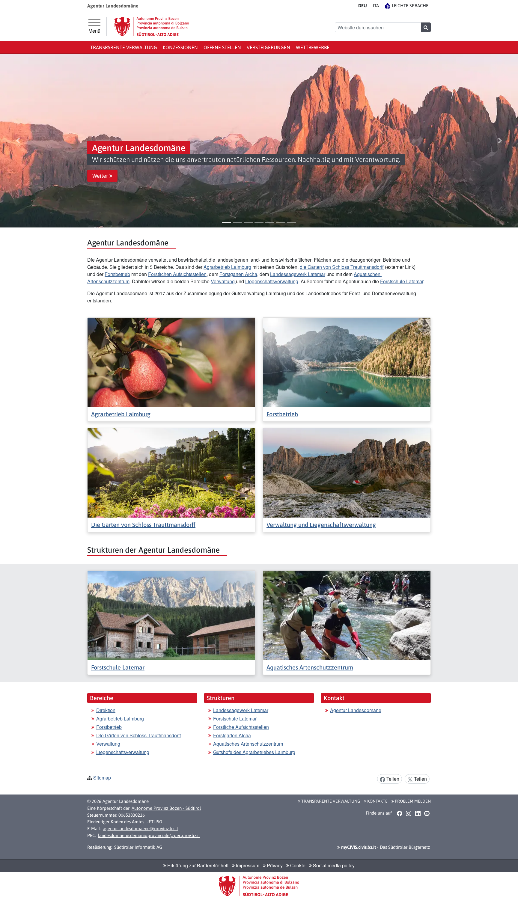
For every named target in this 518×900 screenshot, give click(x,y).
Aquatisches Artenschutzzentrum (309, 667)
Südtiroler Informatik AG (138, 847)
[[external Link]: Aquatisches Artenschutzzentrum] (346, 614)
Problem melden (412, 801)
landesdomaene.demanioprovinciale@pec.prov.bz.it (149, 835)
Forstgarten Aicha (238, 274)
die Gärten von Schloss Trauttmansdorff (342, 266)
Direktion (105, 710)
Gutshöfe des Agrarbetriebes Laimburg (254, 752)
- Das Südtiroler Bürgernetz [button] (385, 847)
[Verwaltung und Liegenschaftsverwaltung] (346, 472)
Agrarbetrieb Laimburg (227, 266)
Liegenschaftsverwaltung (271, 281)
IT (376, 5)
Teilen (392, 778)
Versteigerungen (268, 47)
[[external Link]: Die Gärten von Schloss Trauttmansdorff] (171, 472)
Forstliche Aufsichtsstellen (241, 726)
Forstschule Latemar (401, 281)
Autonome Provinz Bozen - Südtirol (166, 808)
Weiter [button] (100, 176)
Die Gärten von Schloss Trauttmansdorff (143, 524)
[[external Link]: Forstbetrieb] (346, 361)
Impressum (247, 865)
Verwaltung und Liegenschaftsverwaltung (321, 524)
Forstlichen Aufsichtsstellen (177, 274)
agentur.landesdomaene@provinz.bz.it (140, 828)
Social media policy (333, 865)
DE (362, 5)
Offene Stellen (222, 47)
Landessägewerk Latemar (297, 274)
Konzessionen (180, 47)
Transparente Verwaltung (123, 47)
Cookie (297, 865)
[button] (18, 140)
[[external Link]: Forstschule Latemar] (171, 614)
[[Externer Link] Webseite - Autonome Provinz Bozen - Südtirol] (152, 26)
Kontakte (377, 801)
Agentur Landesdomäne (355, 710)
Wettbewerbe (312, 47)
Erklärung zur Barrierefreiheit (197, 865)
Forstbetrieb (117, 274)
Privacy (274, 865)
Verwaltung (223, 281)
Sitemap (102, 777)
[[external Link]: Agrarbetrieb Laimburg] (171, 361)
